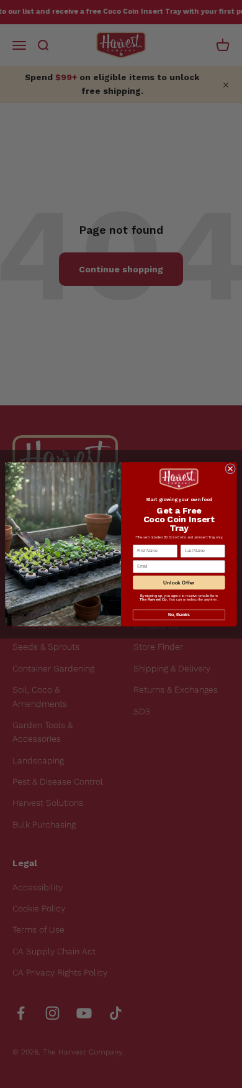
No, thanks (178, 614)
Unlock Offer (178, 582)
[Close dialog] (230, 468)
